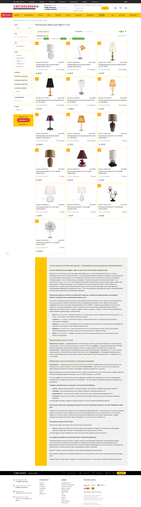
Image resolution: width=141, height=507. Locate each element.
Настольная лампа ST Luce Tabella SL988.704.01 (110, 172)
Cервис (64, 480)
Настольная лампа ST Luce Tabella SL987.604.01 (110, 137)
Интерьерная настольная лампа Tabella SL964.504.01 (78, 65)
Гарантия (32, 1)
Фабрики (41, 484)
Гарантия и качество (67, 486)
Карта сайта (42, 493)
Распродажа (42, 488)
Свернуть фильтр (43, 31)
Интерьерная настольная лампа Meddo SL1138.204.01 (112, 101)
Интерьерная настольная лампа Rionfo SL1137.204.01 (50, 101)
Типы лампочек (66, 501)
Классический (21, 58)
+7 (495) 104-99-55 (56, 9)
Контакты (95, 1)
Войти (126, 1)
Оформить (121, 473)
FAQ (63, 493)
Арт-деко (19, 55)
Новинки (41, 490)
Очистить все (122, 36)
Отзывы (51, 1)
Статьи (63, 499)
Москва (54, 5)
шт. (110, 473)
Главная (16, 20)
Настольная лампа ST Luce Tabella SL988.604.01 (79, 172)
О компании (44, 480)
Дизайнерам (74, 1)
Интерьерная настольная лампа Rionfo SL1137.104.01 (112, 65)
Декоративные (21, 46)
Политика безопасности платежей (92, 492)
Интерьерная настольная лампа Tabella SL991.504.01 (47, 65)
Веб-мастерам (65, 490)
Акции (41, 492)
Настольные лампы (37, 20)
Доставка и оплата (18, 1)
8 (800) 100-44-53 (55, 7)
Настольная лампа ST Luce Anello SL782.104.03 (48, 243)
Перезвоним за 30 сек (79, 5)
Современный (21, 63)
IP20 (18, 91)
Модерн (19, 61)
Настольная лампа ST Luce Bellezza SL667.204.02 (110, 208)
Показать (22, 120)
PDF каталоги (65, 502)
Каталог (8, 15)
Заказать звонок (33, 473)
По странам (42, 486)
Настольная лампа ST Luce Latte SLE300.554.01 (78, 208)
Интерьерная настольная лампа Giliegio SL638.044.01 (47, 137)
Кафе (45, 38)
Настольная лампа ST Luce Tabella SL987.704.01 (48, 172)
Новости (64, 497)
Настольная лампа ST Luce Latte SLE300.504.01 (47, 208)
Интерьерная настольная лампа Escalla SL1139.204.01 (81, 137)
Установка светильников (68, 484)
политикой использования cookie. (93, 500)
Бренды (84, 1)
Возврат (42, 1)
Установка (62, 1)
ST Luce (27, 20)
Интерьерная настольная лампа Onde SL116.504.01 (80, 101)
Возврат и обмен (66, 488)
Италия (19, 110)
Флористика (20, 66)
